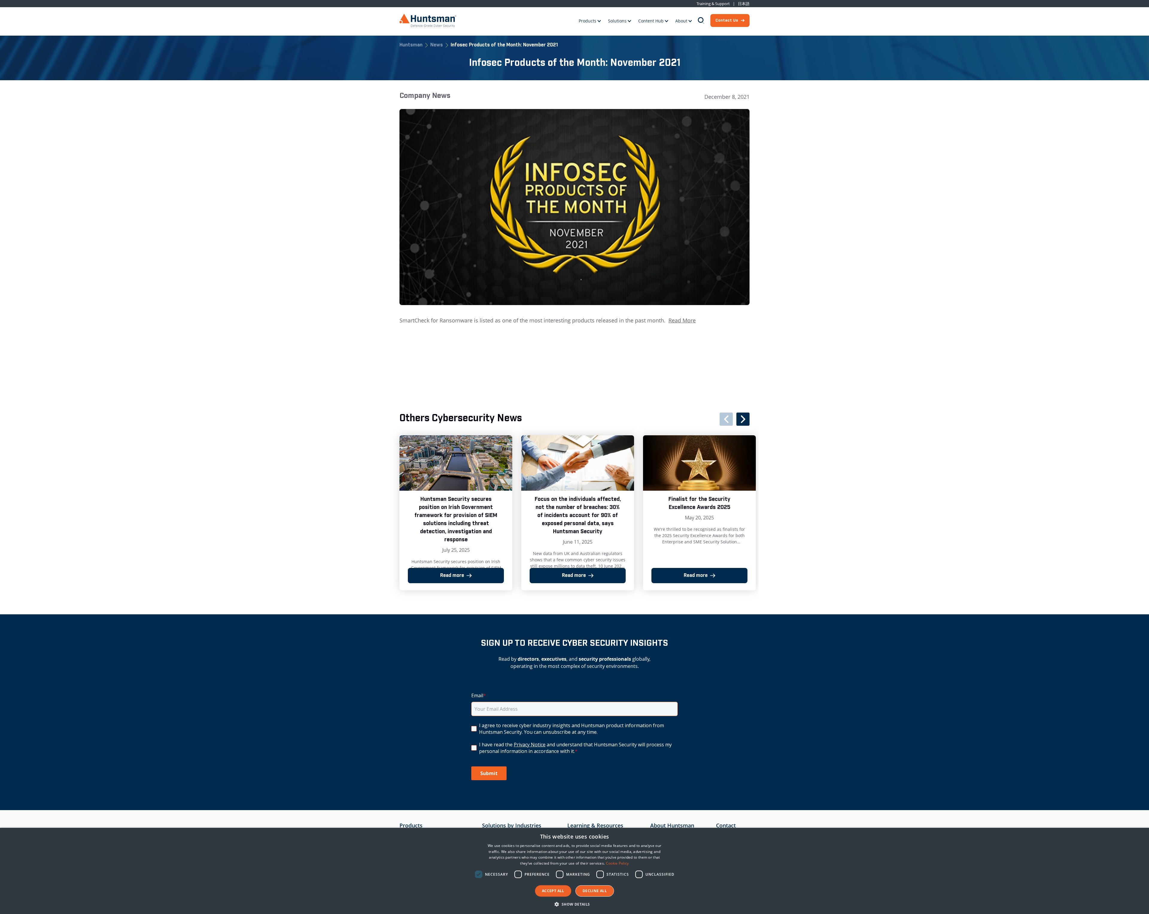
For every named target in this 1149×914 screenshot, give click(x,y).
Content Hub (651, 21)
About (681, 21)
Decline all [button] (595, 890)
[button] (574, 904)
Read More (682, 320)
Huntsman (410, 45)
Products (587, 21)
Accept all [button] (553, 890)
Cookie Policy (617, 863)
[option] (455, 512)
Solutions (617, 21)
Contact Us (726, 20)
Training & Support (713, 3)
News (436, 45)
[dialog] (574, 871)
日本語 (744, 3)
